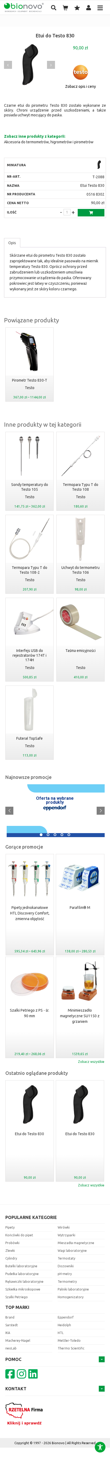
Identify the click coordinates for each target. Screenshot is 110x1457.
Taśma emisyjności (80, 650)
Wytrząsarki (66, 1235)
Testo (29, 388)
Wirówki (64, 1227)
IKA (7, 1333)
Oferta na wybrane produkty (55, 800)
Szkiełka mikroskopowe (22, 1289)
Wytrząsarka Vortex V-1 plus (80, 1013)
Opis (12, 243)
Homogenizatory (71, 1297)
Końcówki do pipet (19, 1235)
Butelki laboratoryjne (21, 1266)
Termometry (67, 1281)
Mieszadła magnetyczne (76, 1243)
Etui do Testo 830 (29, 1134)
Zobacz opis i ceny (80, 86)
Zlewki (10, 1250)
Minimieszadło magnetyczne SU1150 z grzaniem (29, 1016)
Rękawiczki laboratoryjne (24, 1281)
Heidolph (64, 1325)
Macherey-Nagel (17, 1340)
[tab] (12, 243)
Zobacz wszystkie (91, 1061)
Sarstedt (11, 1325)
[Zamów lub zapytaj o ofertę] (91, 212)
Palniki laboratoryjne (73, 1289)
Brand (9, 1317)
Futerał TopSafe (29, 738)
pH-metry (65, 1274)
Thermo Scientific (71, 1348)
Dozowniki (66, 1266)
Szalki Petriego (16, 1297)
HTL (61, 1333)
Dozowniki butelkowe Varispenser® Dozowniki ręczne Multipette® (63, 787)
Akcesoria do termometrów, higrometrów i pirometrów (48, 142)
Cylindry (11, 1258)
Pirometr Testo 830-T (29, 380)
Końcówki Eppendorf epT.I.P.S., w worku (80, 910)
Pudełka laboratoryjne (22, 1274)
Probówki (12, 1243)
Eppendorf (66, 1317)
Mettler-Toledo (69, 1340)
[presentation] (8, 65)
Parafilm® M (29, 907)
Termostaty (66, 1258)
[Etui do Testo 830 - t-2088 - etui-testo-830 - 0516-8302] (99, 165)
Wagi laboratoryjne (72, 1250)
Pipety (10, 1227)
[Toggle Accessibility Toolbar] (100, 1447)
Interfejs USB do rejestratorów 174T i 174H (29, 655)
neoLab (11, 1348)
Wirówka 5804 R (22, 830)
